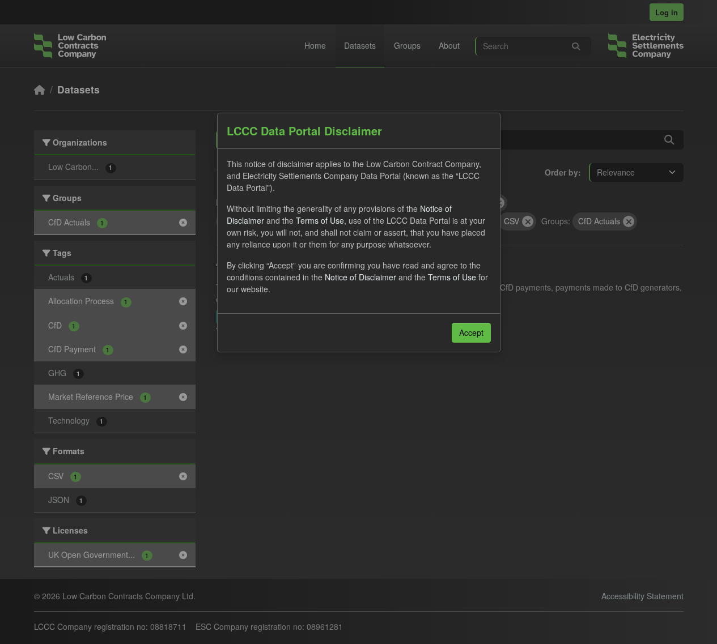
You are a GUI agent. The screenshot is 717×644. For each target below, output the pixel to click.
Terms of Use (320, 220)
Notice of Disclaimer (360, 277)
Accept (471, 332)
